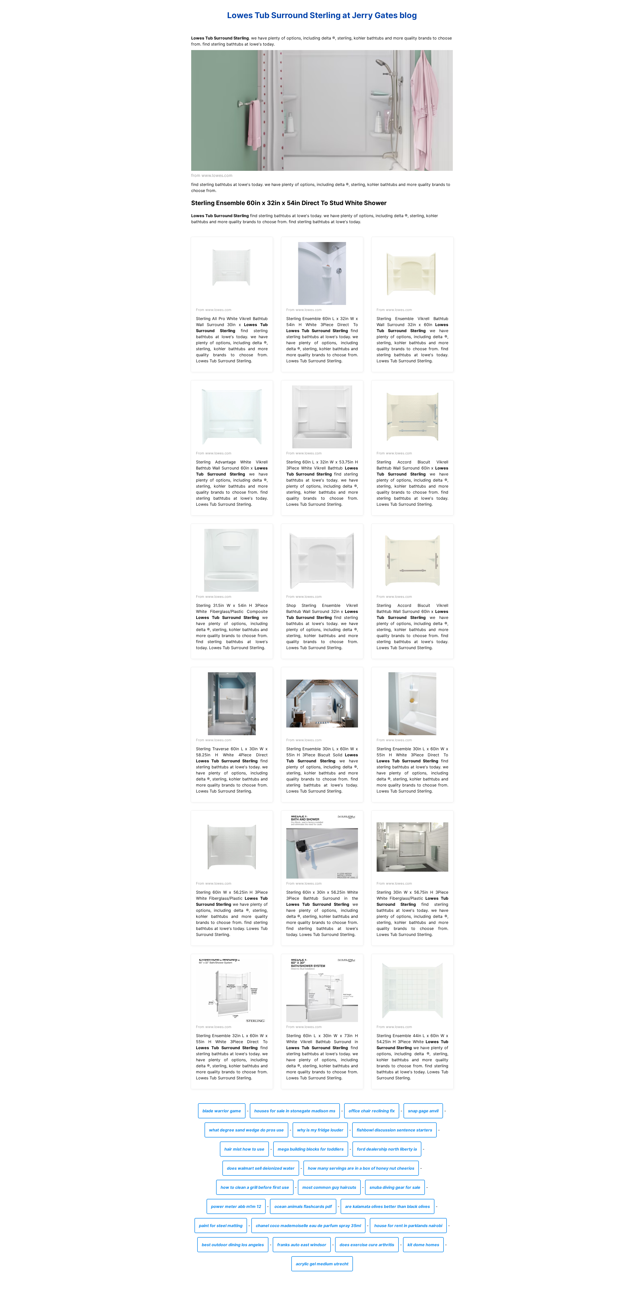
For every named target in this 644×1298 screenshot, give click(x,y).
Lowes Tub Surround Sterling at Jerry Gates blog (322, 15)
